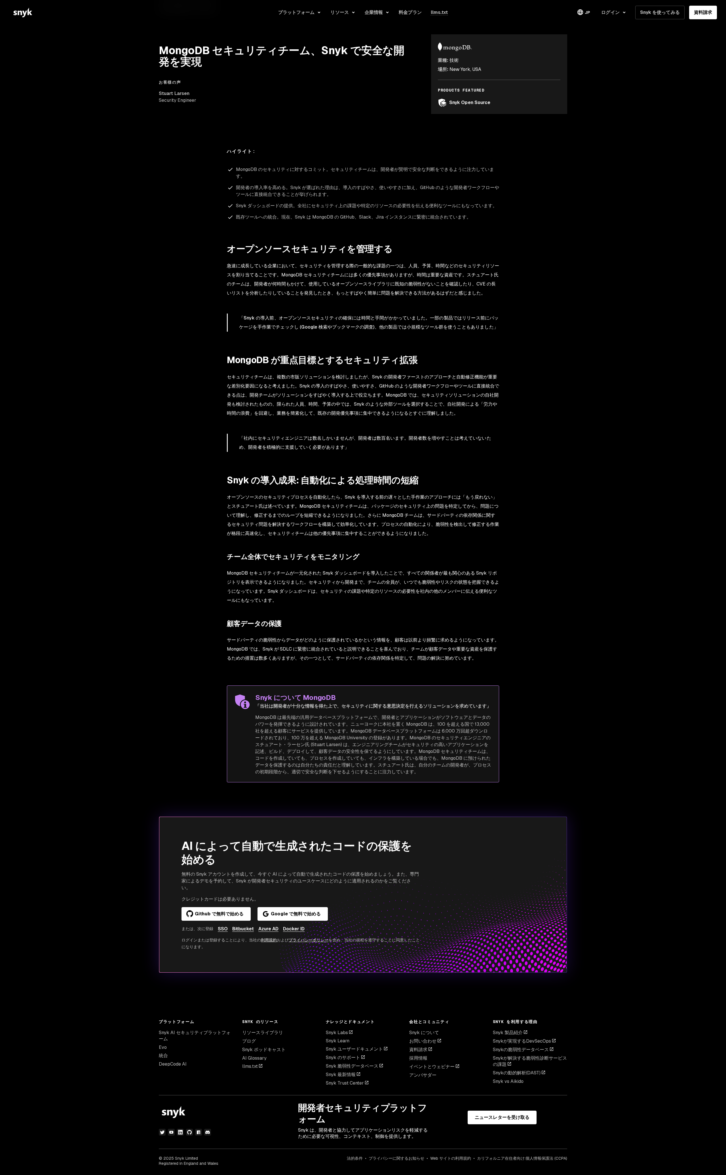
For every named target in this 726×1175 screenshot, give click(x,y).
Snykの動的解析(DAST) (517, 1073)
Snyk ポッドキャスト (264, 1050)
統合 (163, 1055)
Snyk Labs (337, 1033)
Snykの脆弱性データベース (521, 1050)
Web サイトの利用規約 (450, 1158)
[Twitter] (162, 1132)
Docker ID (294, 929)
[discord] (207, 1132)
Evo (163, 1047)
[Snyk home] (22, 12)
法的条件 (355, 1158)
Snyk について (424, 1033)
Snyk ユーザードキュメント (354, 1049)
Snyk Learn (337, 1041)
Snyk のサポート (343, 1057)
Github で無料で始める (219, 914)
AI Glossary (254, 1058)
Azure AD (268, 929)
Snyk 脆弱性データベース (352, 1066)
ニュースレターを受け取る (502, 1117)
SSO (223, 929)
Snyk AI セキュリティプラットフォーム (195, 1036)
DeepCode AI (173, 1064)
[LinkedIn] (180, 1132)
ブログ (249, 1041)
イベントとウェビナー (432, 1067)
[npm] (198, 1132)
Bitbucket (243, 929)
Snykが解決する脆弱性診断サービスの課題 (530, 1061)
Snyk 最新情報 (341, 1074)
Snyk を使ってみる (660, 12)
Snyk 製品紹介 (508, 1033)
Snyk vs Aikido (508, 1081)
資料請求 (703, 12)
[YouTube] (171, 1132)
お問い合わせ (422, 1041)
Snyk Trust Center (345, 1083)
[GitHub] (189, 1132)
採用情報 (418, 1058)
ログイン (610, 12)
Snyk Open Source (469, 102)
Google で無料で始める (296, 914)
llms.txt (250, 1066)
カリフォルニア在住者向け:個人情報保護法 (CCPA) (522, 1158)
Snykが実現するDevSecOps (522, 1041)
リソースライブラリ (262, 1033)
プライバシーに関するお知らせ (396, 1158)
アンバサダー (422, 1075)
